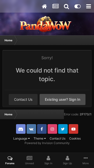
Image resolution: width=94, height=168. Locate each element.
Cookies (75, 138)
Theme (39, 138)
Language (20, 138)
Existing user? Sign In (62, 99)
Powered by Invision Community (47, 143)
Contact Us (23, 99)
